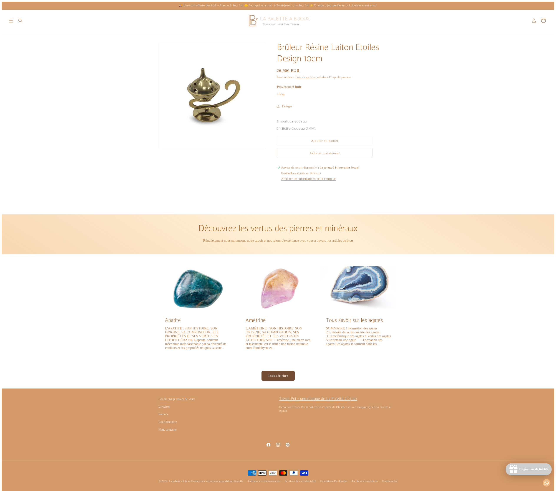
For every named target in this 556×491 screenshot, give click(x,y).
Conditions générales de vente (177, 399)
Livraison (164, 406)
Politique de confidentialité (300, 481)
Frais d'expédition (305, 77)
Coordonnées (389, 481)
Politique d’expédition (365, 481)
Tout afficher (278, 375)
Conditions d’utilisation (334, 481)
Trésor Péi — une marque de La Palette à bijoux (318, 398)
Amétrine (256, 320)
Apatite (173, 320)
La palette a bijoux (179, 481)
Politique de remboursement (264, 481)
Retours (163, 414)
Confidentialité (168, 421)
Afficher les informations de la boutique (308, 178)
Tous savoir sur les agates (354, 320)
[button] (11, 20)
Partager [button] (287, 106)
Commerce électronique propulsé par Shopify (217, 481)
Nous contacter (168, 429)
